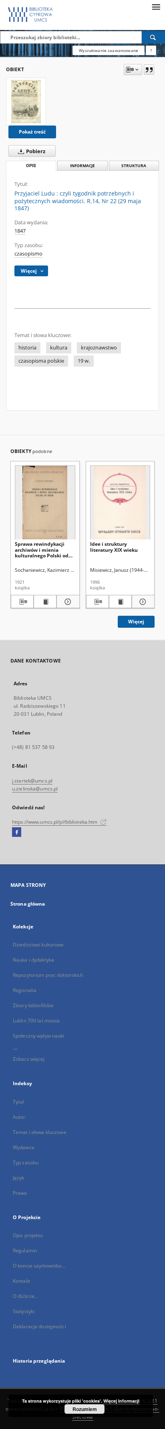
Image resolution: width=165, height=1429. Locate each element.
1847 (20, 231)
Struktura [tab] (133, 165)
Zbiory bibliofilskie (33, 1005)
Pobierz (35, 151)
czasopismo (28, 253)
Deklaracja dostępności (39, 1326)
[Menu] (156, 6)
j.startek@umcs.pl (32, 780)
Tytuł (18, 1101)
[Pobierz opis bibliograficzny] (22, 602)
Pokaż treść (32, 131)
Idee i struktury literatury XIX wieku (114, 547)
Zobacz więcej (29, 1059)
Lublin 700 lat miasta (36, 1020)
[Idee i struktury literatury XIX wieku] (120, 503)
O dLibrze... (25, 1296)
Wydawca (23, 1147)
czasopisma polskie (41, 360)
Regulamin (25, 1250)
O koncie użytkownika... (39, 1265)
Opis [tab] (31, 165)
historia (27, 347)
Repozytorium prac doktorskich (48, 975)
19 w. (84, 360)
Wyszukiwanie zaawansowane (108, 50)
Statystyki (23, 1311)
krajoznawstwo (99, 347)
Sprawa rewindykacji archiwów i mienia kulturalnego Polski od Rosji (41, 550)
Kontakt (21, 1280)
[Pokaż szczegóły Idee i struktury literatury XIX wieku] (142, 602)
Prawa (20, 1193)
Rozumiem (84, 1409)
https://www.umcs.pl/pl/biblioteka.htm (55, 821)
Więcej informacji (121, 1401)
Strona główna (27, 903)
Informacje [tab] (82, 165)
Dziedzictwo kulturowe (38, 944)
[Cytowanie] (149, 69)
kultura (58, 347)
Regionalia (24, 990)
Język (18, 1177)
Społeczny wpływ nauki (38, 1035)
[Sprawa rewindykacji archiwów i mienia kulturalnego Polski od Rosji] (45, 503)
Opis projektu (28, 1235)
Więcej (136, 621)
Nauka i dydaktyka (33, 959)
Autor (19, 1117)
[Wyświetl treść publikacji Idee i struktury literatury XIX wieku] (120, 602)
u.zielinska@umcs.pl (35, 788)
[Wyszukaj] (153, 37)
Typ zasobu (25, 1162)
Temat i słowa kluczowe (39, 1132)
